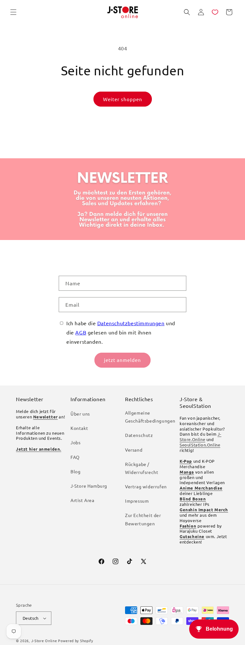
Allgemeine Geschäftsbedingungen (150, 417)
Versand (133, 450)
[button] (13, 12)
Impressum (137, 501)
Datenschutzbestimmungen (131, 323)
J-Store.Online (200, 436)
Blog (75, 471)
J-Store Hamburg (89, 486)
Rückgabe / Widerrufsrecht (141, 468)
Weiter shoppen (122, 99)
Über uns (80, 413)
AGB (80, 332)
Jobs (75, 442)
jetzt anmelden (122, 360)
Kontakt (79, 428)
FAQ (75, 457)
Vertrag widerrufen (146, 486)
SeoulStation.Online (200, 444)
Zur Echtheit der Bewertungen (143, 519)
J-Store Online (44, 640)
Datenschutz (139, 435)
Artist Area (82, 500)
